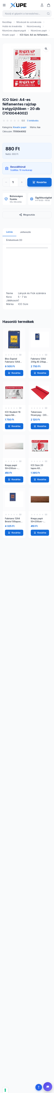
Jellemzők (25, 232)
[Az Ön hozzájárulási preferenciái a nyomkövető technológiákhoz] (5, 1090)
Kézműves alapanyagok (14, 30)
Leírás (9, 232)
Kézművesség (34, 26)
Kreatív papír (8, 34)
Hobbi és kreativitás (12, 26)
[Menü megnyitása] (4, 5)
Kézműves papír (39, 30)
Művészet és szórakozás (28, 22)
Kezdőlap (7, 22)
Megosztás (29, 214)
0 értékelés (33, 120)
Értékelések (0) (14, 240)
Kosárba (16, 373)
